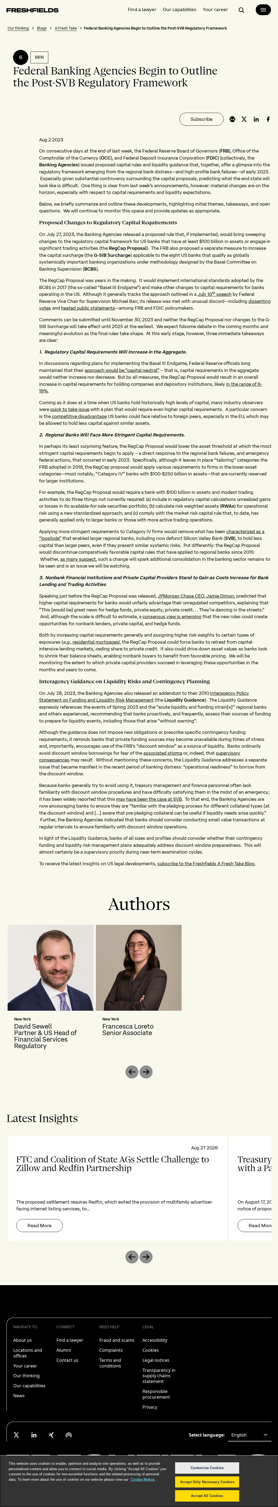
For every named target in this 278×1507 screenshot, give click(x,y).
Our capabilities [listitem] (29, 1386)
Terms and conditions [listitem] (110, 1363)
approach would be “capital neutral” (122, 370)
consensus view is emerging (172, 616)
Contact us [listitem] (67, 1360)
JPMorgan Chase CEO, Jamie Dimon (196, 596)
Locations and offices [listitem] (27, 1353)
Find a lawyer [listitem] (69, 1340)
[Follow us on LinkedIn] (34, 1435)
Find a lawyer (142, 9)
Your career (215, 9)
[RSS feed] (68, 1435)
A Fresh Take (66, 28)
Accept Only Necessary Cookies (207, 1482)
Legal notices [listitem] (156, 1360)
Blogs (42, 28)
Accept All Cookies (207, 1496)
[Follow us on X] (16, 1435)
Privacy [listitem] (150, 1407)
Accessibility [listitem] (155, 1340)
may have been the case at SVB (149, 799)
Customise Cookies (207, 1468)
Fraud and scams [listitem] (116, 1340)
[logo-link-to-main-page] (33, 11)
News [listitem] (19, 1396)
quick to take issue (69, 409)
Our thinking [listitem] (26, 1376)
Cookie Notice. (142, 1479)
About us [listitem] (22, 1340)
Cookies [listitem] (151, 1350)
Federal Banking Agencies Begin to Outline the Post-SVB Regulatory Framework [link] (155, 28)
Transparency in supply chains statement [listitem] (159, 1376)
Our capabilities (179, 9)
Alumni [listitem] (63, 1350)
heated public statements (88, 308)
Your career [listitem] (25, 1366)
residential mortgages (95, 642)
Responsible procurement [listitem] (156, 1394)
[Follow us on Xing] (51, 1435)
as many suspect (78, 559)
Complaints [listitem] (111, 1350)
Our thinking (18, 28)
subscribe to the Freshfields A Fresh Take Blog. (206, 863)
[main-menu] (263, 10)
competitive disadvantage (79, 416)
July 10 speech (215, 294)
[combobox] (249, 1434)
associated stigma (162, 753)
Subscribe (202, 119)
